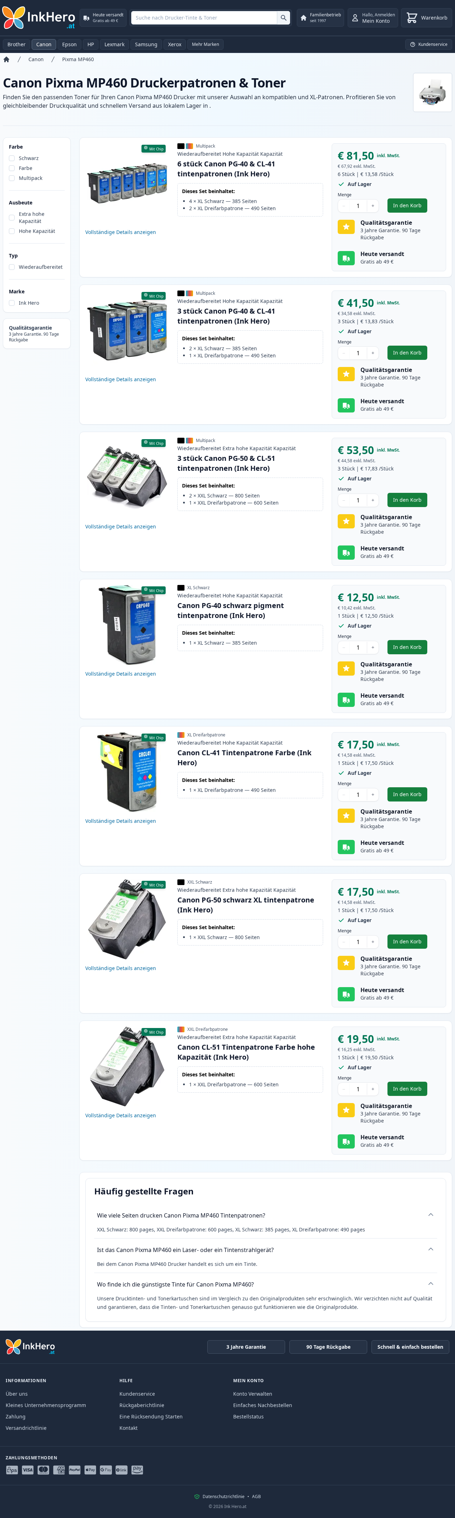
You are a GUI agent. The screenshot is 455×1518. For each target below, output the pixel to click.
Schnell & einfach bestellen (410, 1346)
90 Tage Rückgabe (328, 1346)
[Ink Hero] (39, 18)
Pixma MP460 (78, 59)
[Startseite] (6, 59)
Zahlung (16, 1416)
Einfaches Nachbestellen (262, 1405)
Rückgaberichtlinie (141, 1405)
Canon (44, 44)
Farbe (25, 168)
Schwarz (29, 158)
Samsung (146, 44)
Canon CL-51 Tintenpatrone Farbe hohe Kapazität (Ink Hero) (246, 1052)
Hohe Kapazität (37, 231)
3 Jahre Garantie (246, 1346)
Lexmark (114, 44)
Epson (69, 44)
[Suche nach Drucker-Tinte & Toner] (283, 18)
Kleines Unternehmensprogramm (46, 1405)
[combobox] (210, 18)
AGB (256, 1497)
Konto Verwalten (252, 1393)
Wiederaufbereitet (41, 266)
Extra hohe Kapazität (31, 217)
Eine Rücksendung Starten (151, 1416)
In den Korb (410, 207)
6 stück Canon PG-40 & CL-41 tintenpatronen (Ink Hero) (226, 169)
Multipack (30, 178)
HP (90, 44)
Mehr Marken (205, 44)
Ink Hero (29, 302)
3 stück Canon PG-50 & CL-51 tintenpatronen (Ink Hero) (226, 463)
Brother (16, 44)
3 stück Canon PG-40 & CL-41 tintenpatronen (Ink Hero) (226, 316)
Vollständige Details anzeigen (120, 232)
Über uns (17, 1393)
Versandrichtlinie (26, 1427)
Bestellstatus (248, 1416)
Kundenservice (137, 1393)
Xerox (174, 44)
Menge (345, 195)
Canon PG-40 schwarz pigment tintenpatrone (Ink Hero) (230, 610)
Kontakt (128, 1427)
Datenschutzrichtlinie (224, 1497)
